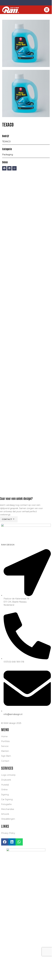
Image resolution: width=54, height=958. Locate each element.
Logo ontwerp (8, 775)
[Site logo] (10, 9)
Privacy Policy (8, 833)
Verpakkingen (8, 819)
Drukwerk (6, 780)
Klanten (5, 751)
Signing (5, 794)
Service (4, 746)
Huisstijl (5, 784)
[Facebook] (4, 168)
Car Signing (7, 799)
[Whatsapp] (14, 168)
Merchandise (7, 809)
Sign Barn (6, 756)
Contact (5, 761)
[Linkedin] (9, 168)
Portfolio (5, 741)
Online (4, 789)
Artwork (5, 814)
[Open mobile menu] (46, 10)
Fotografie (6, 804)
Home (4, 736)
